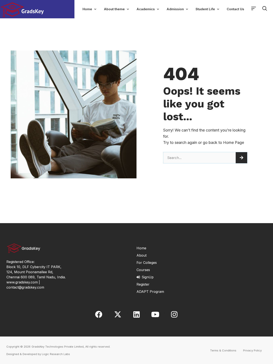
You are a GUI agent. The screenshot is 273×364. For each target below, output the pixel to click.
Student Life (205, 9)
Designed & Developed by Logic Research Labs (38, 354)
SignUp (148, 277)
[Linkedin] (136, 314)
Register (143, 284)
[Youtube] (155, 314)
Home (87, 9)
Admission (175, 9)
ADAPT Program (150, 291)
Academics (145, 9)
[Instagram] (174, 314)
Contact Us (235, 9)
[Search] (241, 157)
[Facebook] (98, 314)
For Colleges (146, 262)
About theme (114, 9)
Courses (143, 270)
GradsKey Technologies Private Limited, (58, 346)
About (141, 255)
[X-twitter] (117, 314)
